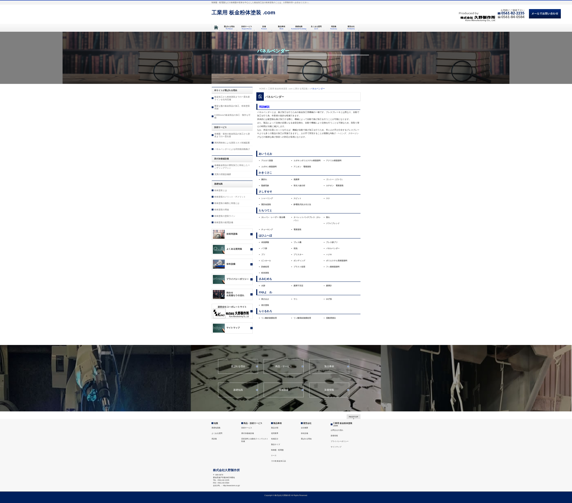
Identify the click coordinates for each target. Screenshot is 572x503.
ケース (273, 455)
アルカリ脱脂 (267, 160)
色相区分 (274, 439)
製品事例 (329, 366)
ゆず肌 (329, 299)
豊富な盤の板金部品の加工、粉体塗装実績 (232, 107)
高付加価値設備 (247, 433)
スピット (297, 198)
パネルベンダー (333, 248)
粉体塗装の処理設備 (223, 222)
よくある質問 (217, 433)
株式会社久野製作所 (283, 495)
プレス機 (297, 242)
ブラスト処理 (299, 267)
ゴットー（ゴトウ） (334, 179)
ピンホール (266, 260)
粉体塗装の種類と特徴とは (226, 203)
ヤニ (295, 299)
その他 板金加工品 (278, 461)
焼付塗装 (265, 305)
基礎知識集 (216, 428)
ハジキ (329, 254)
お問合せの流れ (337, 430)
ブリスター (298, 254)
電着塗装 (297, 229)
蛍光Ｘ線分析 (299, 185)
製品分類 (274, 428)
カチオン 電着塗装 (334, 185)
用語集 (214, 439)
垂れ (328, 217)
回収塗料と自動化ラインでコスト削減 (254, 440)
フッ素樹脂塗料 (333, 267)
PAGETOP (353, 417)
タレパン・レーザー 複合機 (273, 217)
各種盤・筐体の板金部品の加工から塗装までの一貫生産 (232, 135)
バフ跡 (264, 248)
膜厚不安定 (298, 285)
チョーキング (267, 229)
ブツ (263, 254)
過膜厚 (296, 179)
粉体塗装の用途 (221, 209)
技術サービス (246, 428)
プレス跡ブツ (332, 242)
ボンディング (299, 260)
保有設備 (283, 390)
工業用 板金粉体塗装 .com (243, 12)
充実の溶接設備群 (222, 174)
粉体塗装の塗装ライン (224, 216)
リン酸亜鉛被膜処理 (302, 318)
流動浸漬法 (331, 318)
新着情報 (329, 390)
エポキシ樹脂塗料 (269, 166)
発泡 (295, 248)
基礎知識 (238, 390)
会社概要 (304, 428)
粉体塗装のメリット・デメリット (230, 197)
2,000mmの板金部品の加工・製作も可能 (232, 116)
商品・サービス (283, 366)
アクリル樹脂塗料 (334, 160)
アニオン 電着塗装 (302, 166)
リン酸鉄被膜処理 (269, 318)
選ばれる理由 (238, 366)
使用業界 (274, 433)
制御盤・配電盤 (277, 450)
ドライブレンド (333, 223)
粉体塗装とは (220, 190)
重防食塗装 (266, 204)
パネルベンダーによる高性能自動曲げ (232, 149)
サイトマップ (336, 447)
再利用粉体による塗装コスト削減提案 (232, 143)
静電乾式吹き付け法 (302, 204)
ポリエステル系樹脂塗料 (336, 260)
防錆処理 (265, 267)
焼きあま (265, 299)
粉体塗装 (265, 273)
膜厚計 (329, 285)
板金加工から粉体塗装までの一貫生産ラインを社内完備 (232, 98)
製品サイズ (275, 444)
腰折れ (264, 179)
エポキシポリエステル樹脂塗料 (307, 160)
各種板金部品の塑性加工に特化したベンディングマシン (232, 166)
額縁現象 (265, 185)
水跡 (263, 285)
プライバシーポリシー (340, 441)
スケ (328, 198)
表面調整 (265, 242)
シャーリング (267, 198)
